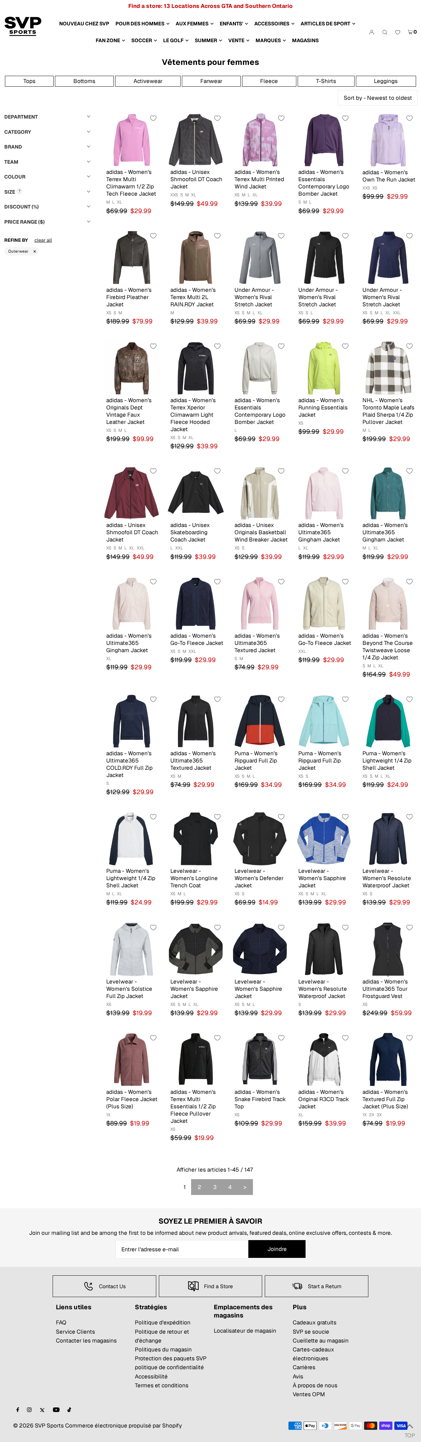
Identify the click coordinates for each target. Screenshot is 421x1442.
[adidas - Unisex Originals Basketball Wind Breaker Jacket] (260, 492)
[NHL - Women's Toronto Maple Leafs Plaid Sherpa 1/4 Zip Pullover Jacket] (388, 368)
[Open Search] (385, 32)
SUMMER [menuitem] (206, 40)
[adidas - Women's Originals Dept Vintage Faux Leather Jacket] (132, 368)
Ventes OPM (309, 1394)
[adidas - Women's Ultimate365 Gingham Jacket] (324, 492)
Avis (298, 1376)
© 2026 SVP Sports (38, 1425)
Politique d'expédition (162, 1322)
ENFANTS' (231, 23)
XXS (174, 195)
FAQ (61, 1322)
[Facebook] (17, 1410)
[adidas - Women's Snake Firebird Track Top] (260, 1059)
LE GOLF (173, 40)
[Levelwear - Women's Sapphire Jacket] (324, 838)
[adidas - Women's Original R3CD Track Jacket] (324, 1059)
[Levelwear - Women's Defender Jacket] (260, 838)
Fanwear (211, 81)
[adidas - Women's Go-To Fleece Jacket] (196, 603)
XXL (397, 313)
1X (108, 1115)
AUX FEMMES (192, 23)
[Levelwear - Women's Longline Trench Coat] (196, 838)
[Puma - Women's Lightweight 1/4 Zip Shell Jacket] (388, 721)
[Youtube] (56, 1410)
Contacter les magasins (86, 1340)
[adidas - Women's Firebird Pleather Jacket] (132, 257)
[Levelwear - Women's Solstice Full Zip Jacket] (132, 949)
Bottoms (84, 81)
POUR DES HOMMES (139, 23)
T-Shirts (326, 81)
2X (371, 1115)
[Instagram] (29, 1410)
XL (119, 202)
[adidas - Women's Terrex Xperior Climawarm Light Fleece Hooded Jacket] (196, 368)
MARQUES (268, 40)
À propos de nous (315, 1385)
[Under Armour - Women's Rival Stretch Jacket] (260, 257)
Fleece (269, 81)
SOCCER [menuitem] (141, 40)
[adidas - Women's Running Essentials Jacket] (324, 368)
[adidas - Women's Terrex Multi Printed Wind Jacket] (260, 140)
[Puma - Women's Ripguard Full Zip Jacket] (260, 721)
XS (237, 195)
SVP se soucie (311, 1331)
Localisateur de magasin (245, 1330)
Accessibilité (151, 1376)
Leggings (386, 81)
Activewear (148, 81)
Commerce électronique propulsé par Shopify (123, 1425)
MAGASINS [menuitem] (305, 40)
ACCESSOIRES (271, 23)
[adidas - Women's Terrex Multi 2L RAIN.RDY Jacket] (196, 257)
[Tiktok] (69, 1410)
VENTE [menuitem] (236, 40)
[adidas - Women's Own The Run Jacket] (388, 140)
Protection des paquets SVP (171, 1358)
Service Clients (75, 1331)
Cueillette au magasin (321, 1340)
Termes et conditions (161, 1385)
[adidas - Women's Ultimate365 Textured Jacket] (260, 603)
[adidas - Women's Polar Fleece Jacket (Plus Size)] (132, 1059)
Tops (29, 81)
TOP (409, 1433)
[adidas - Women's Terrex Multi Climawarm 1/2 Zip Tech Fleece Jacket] (132, 140)
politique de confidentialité (169, 1367)
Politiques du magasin (163, 1349)
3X (379, 1115)
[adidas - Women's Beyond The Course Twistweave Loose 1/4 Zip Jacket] (388, 603)
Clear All (43, 240)
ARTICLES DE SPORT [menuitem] (325, 23)
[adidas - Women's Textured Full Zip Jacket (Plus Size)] (388, 1059)
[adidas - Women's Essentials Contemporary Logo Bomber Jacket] (324, 140)
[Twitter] (42, 1410)
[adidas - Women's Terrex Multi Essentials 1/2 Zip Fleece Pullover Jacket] (196, 1059)
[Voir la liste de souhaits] (397, 32)
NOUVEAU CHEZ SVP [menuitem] (84, 23)
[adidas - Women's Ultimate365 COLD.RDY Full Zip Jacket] (132, 721)
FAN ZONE (108, 40)
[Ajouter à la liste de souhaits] (153, 118)
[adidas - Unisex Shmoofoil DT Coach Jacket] (196, 140)
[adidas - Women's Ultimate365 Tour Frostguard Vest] (388, 949)
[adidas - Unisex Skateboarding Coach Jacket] (196, 492)
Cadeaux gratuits (314, 1322)
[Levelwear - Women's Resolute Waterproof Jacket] (388, 838)
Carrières (304, 1367)
